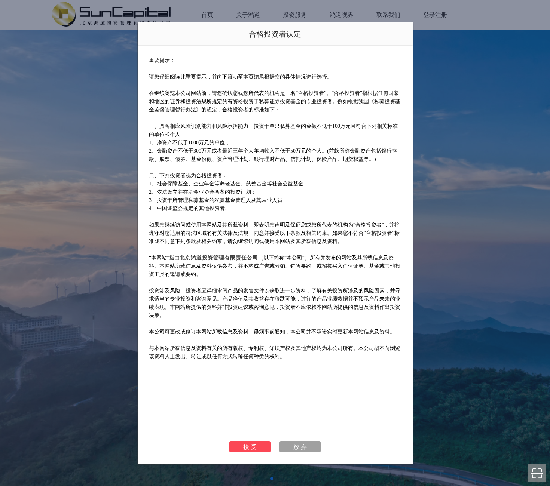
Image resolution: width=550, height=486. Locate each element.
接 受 (250, 446)
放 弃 (300, 446)
